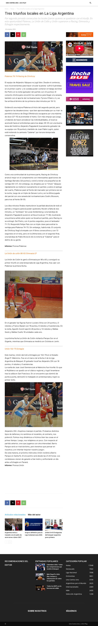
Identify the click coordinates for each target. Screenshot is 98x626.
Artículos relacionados (15, 514)
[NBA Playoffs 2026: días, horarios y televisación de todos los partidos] (40, 576)
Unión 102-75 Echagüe (14, 349)
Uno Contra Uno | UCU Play (16, 3)
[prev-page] (6, 542)
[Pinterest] (18, 34)
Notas (12, 9)
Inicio (6, 9)
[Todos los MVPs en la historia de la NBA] (40, 587)
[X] (12, 34)
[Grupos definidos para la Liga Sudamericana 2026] (33, 524)
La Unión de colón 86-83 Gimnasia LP (21, 253)
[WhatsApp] (23, 34)
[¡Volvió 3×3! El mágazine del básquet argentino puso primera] (54, 524)
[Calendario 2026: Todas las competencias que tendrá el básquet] (40, 567)
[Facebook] (7, 34)
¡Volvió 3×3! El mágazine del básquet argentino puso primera (53, 535)
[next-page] (10, 542)
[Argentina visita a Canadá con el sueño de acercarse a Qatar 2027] (13, 524)
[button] (90, 3)
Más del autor (34, 514)
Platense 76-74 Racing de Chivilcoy (20, 76)
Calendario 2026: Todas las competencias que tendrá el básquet (55, 567)
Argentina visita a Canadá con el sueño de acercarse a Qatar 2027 (13, 535)
